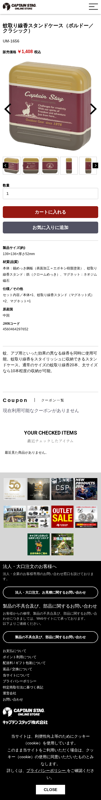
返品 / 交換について (17, 669)
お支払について (14, 651)
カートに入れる (50, 212)
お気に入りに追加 (50, 227)
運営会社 (9, 693)
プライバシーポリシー (19, 681)
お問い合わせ (13, 699)
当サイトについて (16, 675)
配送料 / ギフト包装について (24, 663)
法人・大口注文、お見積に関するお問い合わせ (50, 592)
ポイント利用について (19, 657)
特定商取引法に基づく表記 (23, 687)
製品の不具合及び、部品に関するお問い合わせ (50, 637)
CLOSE (50, 789)
